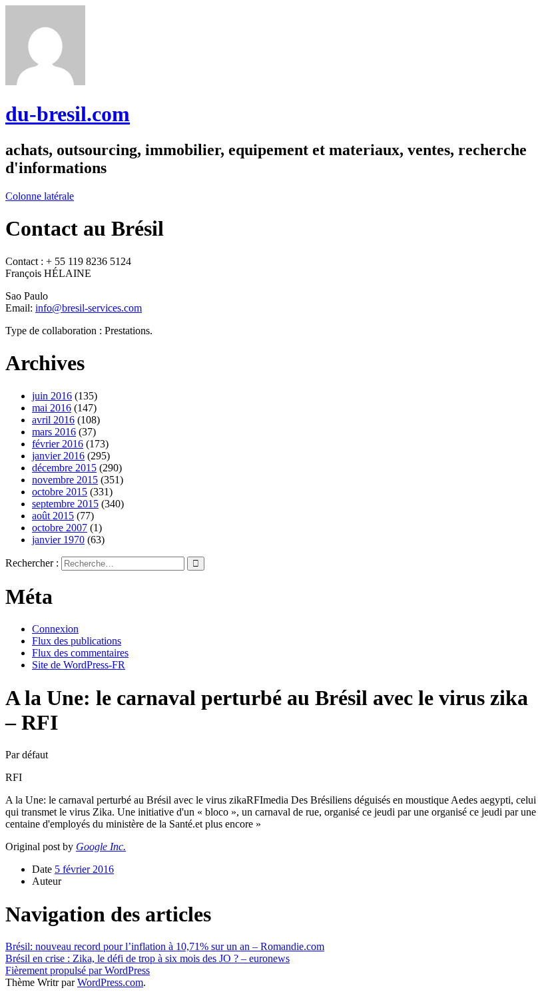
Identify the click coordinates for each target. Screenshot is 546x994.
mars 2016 (54, 431)
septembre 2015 (65, 503)
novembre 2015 (65, 479)
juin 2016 (52, 395)
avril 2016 (53, 419)
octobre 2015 (59, 491)
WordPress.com (110, 982)
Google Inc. (101, 846)
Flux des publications (76, 640)
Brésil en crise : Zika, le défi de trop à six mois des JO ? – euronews (147, 958)
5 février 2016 (84, 869)
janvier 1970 (58, 539)
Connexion (55, 628)
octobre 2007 (59, 527)
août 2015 (53, 515)
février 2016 (57, 443)
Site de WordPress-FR (78, 664)
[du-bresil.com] (45, 81)
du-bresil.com (67, 114)
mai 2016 (51, 407)
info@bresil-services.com (88, 308)
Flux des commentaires (80, 652)
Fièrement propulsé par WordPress (77, 970)
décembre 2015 (64, 467)
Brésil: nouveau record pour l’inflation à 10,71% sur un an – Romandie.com (164, 946)
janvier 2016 (58, 455)
